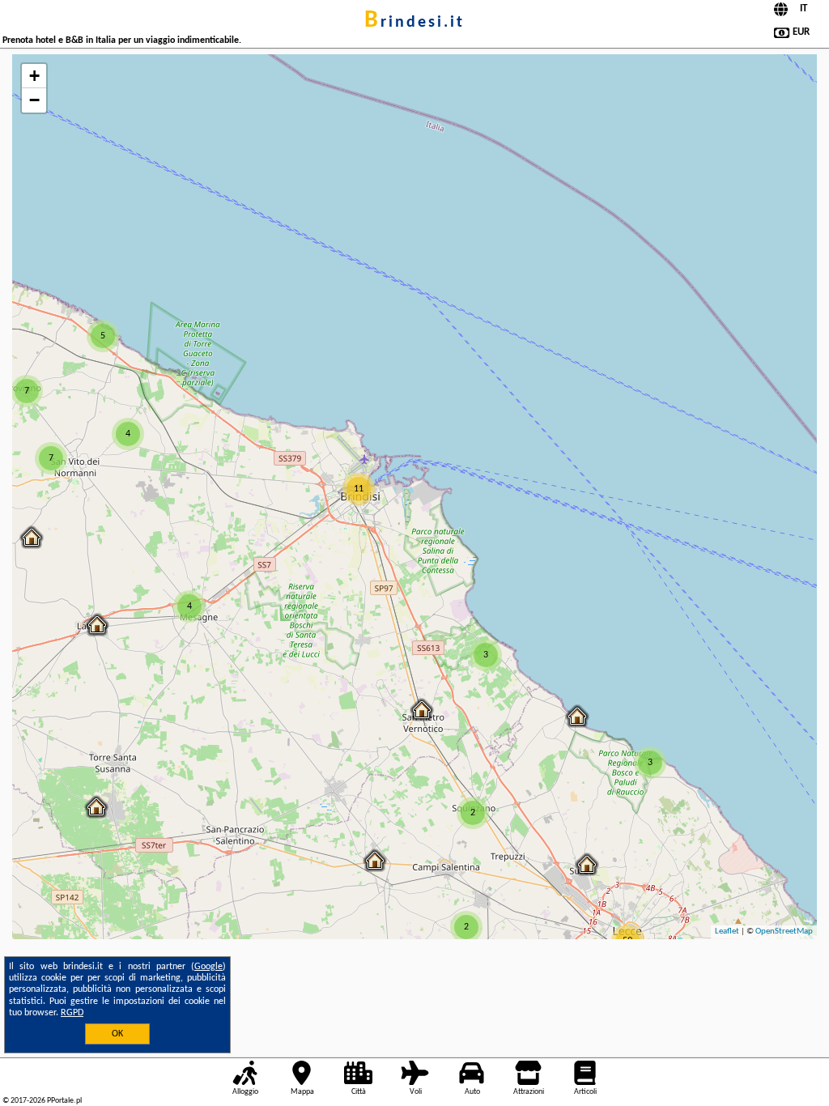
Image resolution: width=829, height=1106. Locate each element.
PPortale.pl (64, 1100)
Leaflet (727, 931)
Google (208, 967)
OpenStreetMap (784, 931)
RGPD (72, 1013)
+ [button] (34, 76)
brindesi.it (414, 23)
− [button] (34, 100)
